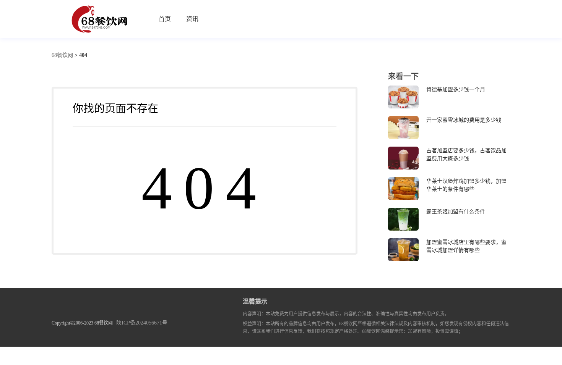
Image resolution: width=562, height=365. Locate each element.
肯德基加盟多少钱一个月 (455, 89)
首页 (165, 19)
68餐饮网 (62, 55)
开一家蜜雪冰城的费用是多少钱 (463, 120)
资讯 (192, 19)
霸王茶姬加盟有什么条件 (455, 212)
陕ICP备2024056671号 (141, 323)
